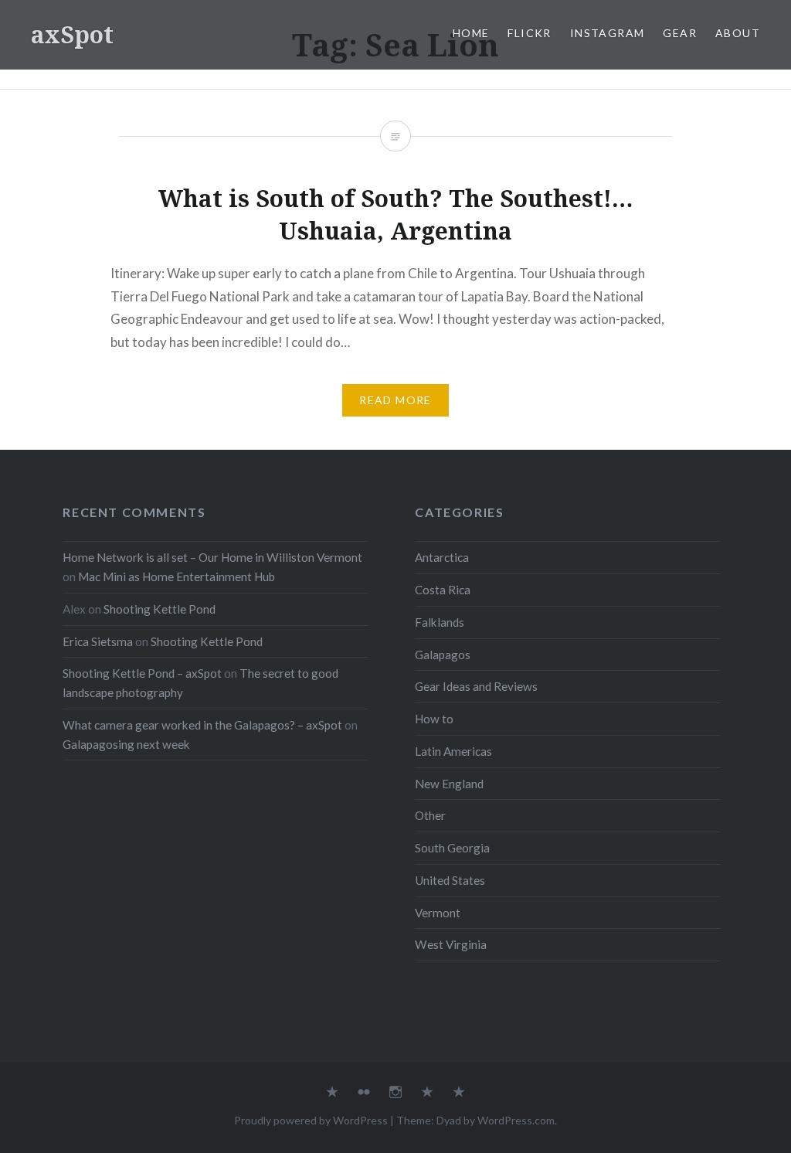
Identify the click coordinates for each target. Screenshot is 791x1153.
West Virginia (451, 944)
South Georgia (452, 848)
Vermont (437, 913)
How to (434, 719)
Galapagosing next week (126, 744)
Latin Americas (453, 751)
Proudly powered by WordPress (311, 1120)
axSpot (72, 34)
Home (471, 32)
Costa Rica (442, 590)
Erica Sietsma (98, 641)
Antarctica (442, 557)
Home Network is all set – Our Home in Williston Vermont (212, 557)
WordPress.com (516, 1120)
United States (450, 880)
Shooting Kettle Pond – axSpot (142, 673)
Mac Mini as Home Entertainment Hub (176, 576)
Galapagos (442, 655)
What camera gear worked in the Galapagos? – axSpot (202, 725)
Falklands (439, 622)
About (737, 32)
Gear (680, 32)
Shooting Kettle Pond (160, 609)
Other (430, 815)
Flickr (529, 32)
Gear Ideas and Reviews (476, 686)
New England (449, 784)
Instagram (607, 32)
